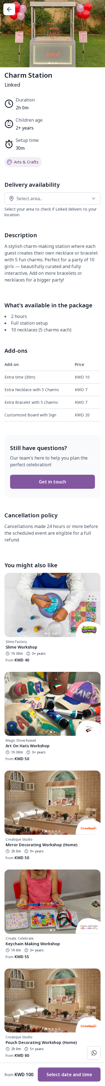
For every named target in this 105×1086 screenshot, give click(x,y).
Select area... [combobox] (29, 198)
